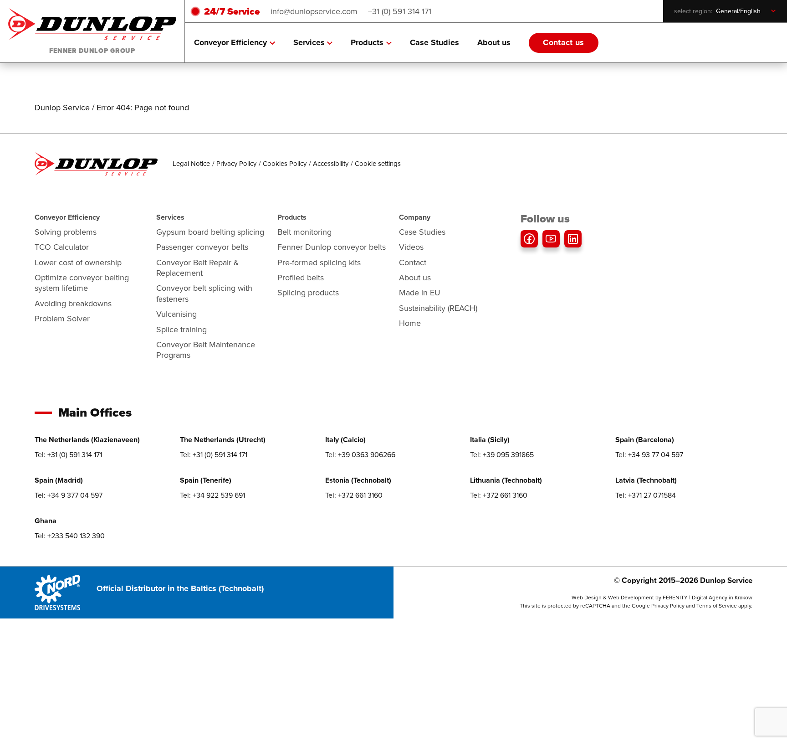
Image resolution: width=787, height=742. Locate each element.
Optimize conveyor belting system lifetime (82, 283)
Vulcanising (176, 313)
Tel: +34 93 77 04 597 (649, 454)
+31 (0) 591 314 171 (399, 11)
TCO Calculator (62, 246)
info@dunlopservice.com (314, 11)
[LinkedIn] (573, 238)
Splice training (181, 329)
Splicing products (308, 292)
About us (494, 42)
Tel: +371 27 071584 (645, 495)
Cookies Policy (285, 163)
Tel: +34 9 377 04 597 (68, 495)
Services (309, 42)
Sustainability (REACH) (438, 308)
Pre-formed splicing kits (319, 262)
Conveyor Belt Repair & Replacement (197, 267)
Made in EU (419, 292)
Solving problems (66, 231)
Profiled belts (300, 277)
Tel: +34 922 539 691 (212, 495)
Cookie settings (378, 163)
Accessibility (330, 163)
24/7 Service (232, 11)
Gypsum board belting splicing (210, 231)
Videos (411, 246)
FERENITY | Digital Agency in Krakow (707, 597)
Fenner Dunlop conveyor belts (331, 246)
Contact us (563, 42)
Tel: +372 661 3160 (354, 495)
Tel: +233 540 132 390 (70, 536)
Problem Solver (62, 318)
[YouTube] (551, 238)
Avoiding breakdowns (73, 303)
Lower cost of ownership (78, 262)
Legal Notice (191, 163)
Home (410, 323)
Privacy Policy (236, 163)
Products (367, 42)
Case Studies (434, 42)
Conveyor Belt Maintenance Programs (205, 350)
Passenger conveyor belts (202, 246)
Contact (412, 262)
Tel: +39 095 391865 (502, 454)
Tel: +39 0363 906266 (360, 454)
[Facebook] (529, 238)
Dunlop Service (62, 107)
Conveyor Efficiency (230, 42)
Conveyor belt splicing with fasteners (204, 293)
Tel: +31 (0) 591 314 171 (68, 454)
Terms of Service (716, 605)
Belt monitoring (304, 231)
